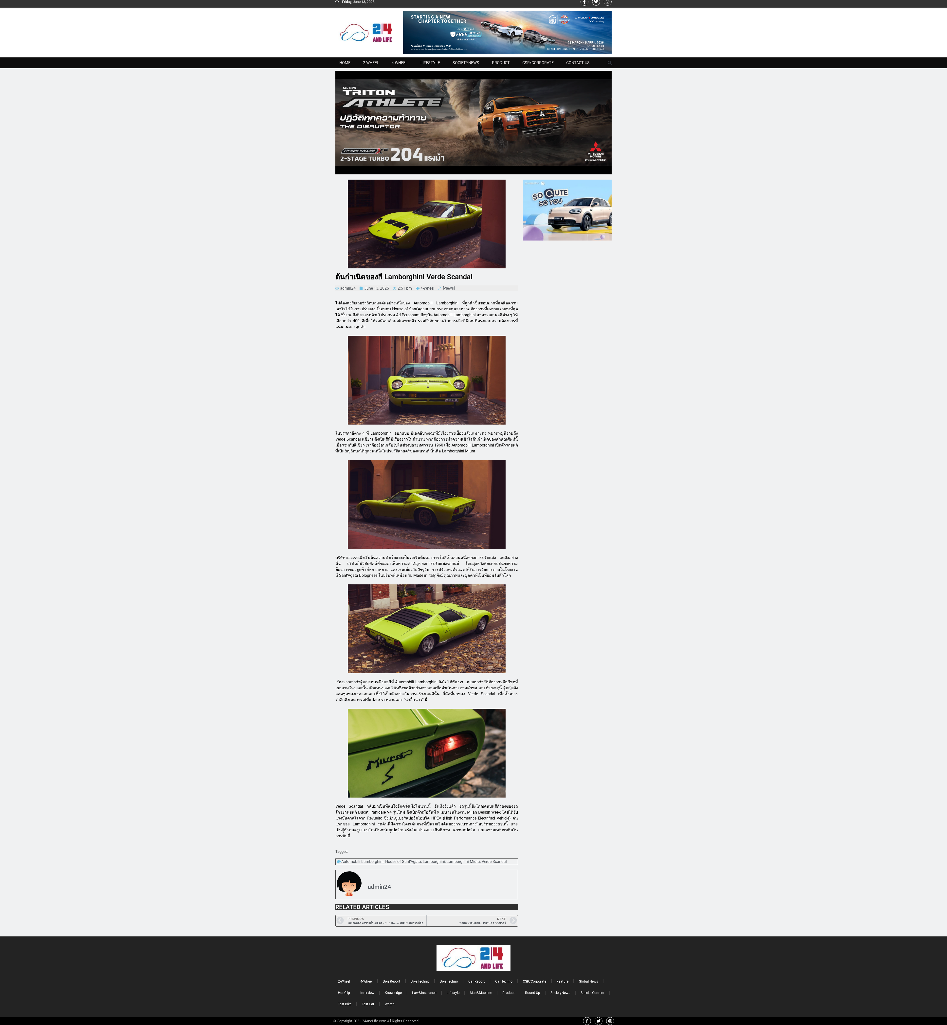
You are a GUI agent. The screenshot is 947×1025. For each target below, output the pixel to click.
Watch (390, 1004)
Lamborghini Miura (463, 861)
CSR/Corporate (538, 62)
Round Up (532, 993)
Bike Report (391, 981)
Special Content (592, 993)
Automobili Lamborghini (362, 861)
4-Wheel (400, 62)
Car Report (476, 981)
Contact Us (578, 62)
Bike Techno (449, 981)
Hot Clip (344, 993)
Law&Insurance (424, 993)
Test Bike (344, 1004)
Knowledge (393, 993)
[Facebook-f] (587, 1021)
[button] (610, 63)
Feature (562, 981)
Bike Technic (420, 981)
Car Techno (503, 981)
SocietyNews (466, 62)
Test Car (368, 1004)
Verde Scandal (494, 861)
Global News (588, 981)
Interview (367, 993)
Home (344, 62)
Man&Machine (481, 993)
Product (501, 62)
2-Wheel (371, 62)
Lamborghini (434, 861)
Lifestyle (430, 62)
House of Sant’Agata (403, 861)
